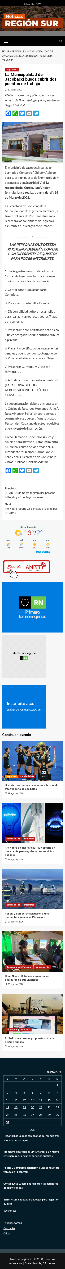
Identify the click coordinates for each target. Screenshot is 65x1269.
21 (40, 1107)
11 (16, 1100)
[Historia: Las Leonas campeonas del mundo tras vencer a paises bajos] (32, 761)
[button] (5, 40)
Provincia (29, 839)
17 (7, 1107)
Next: (31, 509)
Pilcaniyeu (29, 905)
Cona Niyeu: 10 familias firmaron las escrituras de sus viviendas (30, 1185)
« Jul (31, 1129)
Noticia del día (27, 776)
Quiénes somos (12, 1222)
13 (32, 1100)
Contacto (9, 1228)
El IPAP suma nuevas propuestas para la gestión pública (31, 1201)
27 (32, 1114)
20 (32, 1107)
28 (40, 1114)
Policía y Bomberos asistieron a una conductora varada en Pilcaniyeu (31, 1169)
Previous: (30, 493)
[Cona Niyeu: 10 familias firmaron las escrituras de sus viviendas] (32, 951)
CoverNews (32, 1263)
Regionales (12, 69)
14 (40, 1100)
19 (24, 1107)
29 (49, 1114)
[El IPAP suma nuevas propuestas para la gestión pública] (32, 1014)
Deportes (11, 776)
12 (24, 1100)
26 (24, 1114)
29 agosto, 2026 (15, 793)
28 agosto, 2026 (15, 1046)
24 (7, 1114)
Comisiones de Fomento (19, 967)
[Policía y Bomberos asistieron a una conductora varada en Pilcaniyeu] (32, 889)
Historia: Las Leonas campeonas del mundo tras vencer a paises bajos (31, 1137)
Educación (11, 1029)
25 (16, 1114)
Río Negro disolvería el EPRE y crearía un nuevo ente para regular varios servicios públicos (30, 851)
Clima (6, 1233)
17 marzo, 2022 (15, 89)
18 (16, 1107)
